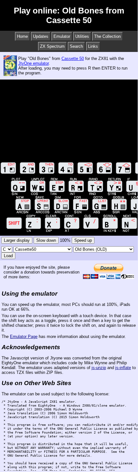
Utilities (82, 36)
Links (93, 46)
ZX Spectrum (52, 46)
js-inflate (123, 367)
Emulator (61, 36)
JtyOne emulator (33, 63)
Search (76, 46)
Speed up (83, 240)
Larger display (17, 240)
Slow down (46, 240)
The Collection (107, 36)
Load (8, 255)
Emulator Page (23, 336)
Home (22, 36)
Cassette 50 (72, 58)
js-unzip (99, 367)
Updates (40, 36)
